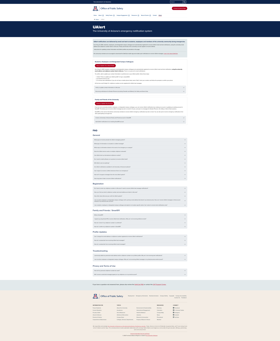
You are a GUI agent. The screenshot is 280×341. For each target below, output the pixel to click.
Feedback (184, 297)
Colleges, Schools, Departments (125, 319)
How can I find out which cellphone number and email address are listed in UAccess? (115, 192)
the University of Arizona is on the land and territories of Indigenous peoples (127, 326)
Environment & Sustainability (144, 308)
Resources (134, 15)
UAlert (160, 15)
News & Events (145, 15)
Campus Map (160, 312)
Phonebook (160, 317)
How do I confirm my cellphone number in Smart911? (107, 226)
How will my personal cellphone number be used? (107, 270)
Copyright (171, 296)
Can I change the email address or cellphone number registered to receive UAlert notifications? (118, 236)
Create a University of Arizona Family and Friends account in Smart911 (113, 118)
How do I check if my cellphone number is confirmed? (108, 222)
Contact (155, 15)
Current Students (97, 310)
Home (95, 15)
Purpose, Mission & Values (143, 319)
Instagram (177, 312)
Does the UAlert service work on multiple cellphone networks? (110, 151)
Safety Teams (109, 15)
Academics (120, 310)
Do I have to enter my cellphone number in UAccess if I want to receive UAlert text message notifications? (121, 188)
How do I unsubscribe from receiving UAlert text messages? (109, 240)
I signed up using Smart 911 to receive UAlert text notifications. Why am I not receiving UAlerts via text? (120, 219)
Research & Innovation (142, 317)
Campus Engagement (122, 15)
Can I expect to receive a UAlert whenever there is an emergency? (111, 170)
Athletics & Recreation (122, 315)
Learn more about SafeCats (171, 53)
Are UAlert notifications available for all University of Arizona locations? (112, 167)
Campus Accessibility (181, 296)
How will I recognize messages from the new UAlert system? (109, 174)
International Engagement (143, 310)
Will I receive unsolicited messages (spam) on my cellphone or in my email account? (115, 274)
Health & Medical (141, 312)
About (100, 15)
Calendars (159, 310)
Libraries (139, 315)
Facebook (177, 308)
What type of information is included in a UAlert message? (109, 143)
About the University (122, 308)
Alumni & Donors (97, 315)
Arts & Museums (121, 312)
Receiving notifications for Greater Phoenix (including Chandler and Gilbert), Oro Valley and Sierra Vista (122, 91)
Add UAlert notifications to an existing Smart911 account (110, 121)
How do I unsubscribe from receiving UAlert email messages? (109, 244)
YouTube (177, 317)
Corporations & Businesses (99, 319)
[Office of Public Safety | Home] (108, 8)
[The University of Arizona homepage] (102, 2)
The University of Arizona (151, 335)
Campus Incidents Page (179, 8)
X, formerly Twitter (179, 310)
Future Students (97, 308)
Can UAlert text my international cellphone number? (107, 155)
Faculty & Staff (96, 312)
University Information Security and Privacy (140, 333)
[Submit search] (184, 2)
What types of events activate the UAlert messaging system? (109, 140)
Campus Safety (164, 296)
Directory (159, 308)
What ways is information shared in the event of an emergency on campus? (113, 147)
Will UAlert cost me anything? (101, 163)
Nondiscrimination (154, 296)
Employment (131, 296)
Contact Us (177, 297)
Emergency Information (142, 296)
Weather (159, 319)
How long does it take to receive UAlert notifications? (107, 178)
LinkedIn (177, 315)
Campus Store (120, 317)
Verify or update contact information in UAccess (108, 87)
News (158, 315)
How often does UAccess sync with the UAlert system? (108, 196)
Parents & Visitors (97, 317)
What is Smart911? (98, 215)
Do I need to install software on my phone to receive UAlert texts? (111, 159)
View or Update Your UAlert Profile (105, 65)
